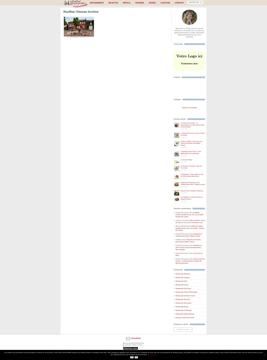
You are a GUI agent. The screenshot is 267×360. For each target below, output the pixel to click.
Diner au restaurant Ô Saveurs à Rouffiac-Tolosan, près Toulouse (79, 26)
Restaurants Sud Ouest (183, 288)
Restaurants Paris (181, 281)
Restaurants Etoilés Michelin (185, 314)
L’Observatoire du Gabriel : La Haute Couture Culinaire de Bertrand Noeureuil (190, 261)
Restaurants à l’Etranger (184, 310)
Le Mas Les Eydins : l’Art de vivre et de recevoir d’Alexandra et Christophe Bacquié (191, 143)
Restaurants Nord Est (183, 299)
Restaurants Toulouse (183, 277)
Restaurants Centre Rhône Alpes (186, 292)
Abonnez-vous (130, 348)
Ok (132, 357)
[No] (264, 355)
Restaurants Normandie (183, 303)
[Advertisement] (190, 87)
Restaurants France (73, 35)
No (136, 357)
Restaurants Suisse (182, 306)
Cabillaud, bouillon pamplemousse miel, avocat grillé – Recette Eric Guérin (190, 215)
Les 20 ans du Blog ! (186, 160)
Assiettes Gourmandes (189, 108)
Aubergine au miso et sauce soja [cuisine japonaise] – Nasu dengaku (189, 247)
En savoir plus (152, 354)
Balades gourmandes (81, 33)
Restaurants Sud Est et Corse (185, 296)
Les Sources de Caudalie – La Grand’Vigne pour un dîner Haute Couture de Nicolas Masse (192, 125)
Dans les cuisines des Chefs (185, 317)
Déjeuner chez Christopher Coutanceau (192, 191)
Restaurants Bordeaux (183, 274)
